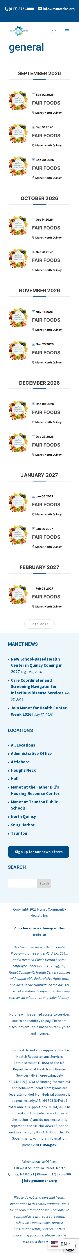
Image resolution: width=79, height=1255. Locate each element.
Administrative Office (31, 753)
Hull (14, 778)
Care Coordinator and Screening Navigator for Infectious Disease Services (37, 686)
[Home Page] (19, 30)
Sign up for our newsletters (39, 851)
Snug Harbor (22, 824)
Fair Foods (46, 103)
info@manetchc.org (40, 1180)
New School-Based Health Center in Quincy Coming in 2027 (37, 665)
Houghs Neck (23, 770)
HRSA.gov (48, 1144)
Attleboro (20, 761)
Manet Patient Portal (39, 1241)
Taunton (19, 833)
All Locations (23, 745)
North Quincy (23, 816)
